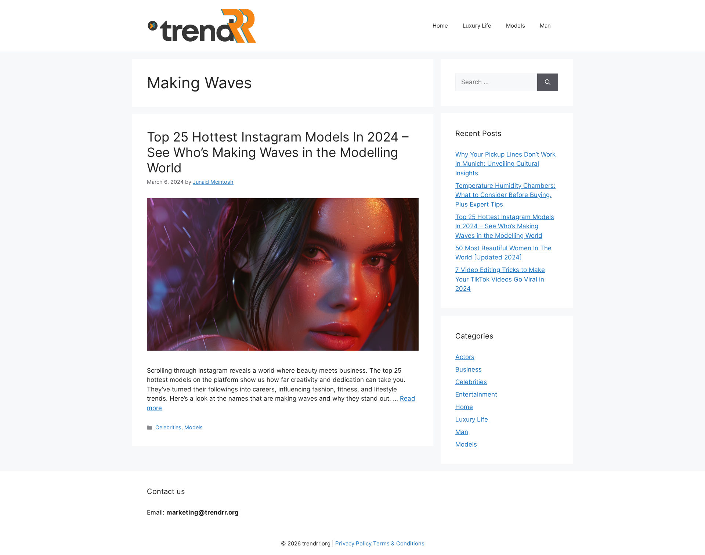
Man (545, 25)
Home (440, 25)
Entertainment (476, 394)
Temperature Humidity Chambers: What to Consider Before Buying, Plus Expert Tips (505, 195)
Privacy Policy (353, 543)
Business (468, 369)
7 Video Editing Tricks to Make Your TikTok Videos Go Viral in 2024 (500, 279)
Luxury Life (477, 25)
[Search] (547, 82)
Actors (464, 357)
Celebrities (168, 427)
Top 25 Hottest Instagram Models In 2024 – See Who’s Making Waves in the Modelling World (278, 152)
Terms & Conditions (398, 543)
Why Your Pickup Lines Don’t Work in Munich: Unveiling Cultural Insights (505, 164)
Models (515, 25)
